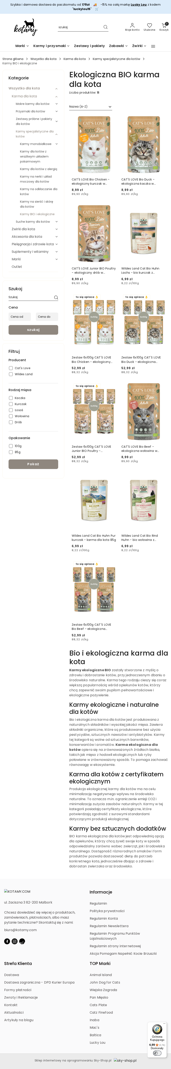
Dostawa (11, 974)
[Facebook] (7, 941)
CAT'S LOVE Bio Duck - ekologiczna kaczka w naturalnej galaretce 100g (140, 181)
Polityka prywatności (107, 911)
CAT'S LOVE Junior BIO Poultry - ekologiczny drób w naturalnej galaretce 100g (94, 270)
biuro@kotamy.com (20, 930)
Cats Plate (98, 1005)
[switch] (157, 1053)
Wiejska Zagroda (103, 990)
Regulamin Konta (104, 918)
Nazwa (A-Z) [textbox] (78, 106)
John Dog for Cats (105, 982)
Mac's (94, 1027)
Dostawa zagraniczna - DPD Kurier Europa (39, 982)
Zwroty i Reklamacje (21, 997)
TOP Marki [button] (100, 963)
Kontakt (11, 1005)
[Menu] (164, 1024)
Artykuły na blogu (18, 1020)
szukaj (33, 329)
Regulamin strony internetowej (115, 946)
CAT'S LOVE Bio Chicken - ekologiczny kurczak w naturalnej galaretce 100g (91, 181)
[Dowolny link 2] (22, 941)
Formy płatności (17, 990)
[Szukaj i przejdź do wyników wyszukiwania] (105, 27)
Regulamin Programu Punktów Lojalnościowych (115, 936)
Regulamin (98, 903)
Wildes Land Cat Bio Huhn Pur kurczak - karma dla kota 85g (94, 538)
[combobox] (90, 106)
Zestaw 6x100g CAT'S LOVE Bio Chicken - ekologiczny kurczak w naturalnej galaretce (91, 359)
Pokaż (33, 464)
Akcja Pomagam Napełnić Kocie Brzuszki (123, 953)
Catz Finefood (101, 1012)
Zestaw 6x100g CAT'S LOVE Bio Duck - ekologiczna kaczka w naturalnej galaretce (141, 359)
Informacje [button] (101, 892)
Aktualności (14, 1012)
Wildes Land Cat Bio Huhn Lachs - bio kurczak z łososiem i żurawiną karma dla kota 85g (141, 270)
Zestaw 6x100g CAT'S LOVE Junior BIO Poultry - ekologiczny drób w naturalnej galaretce (91, 449)
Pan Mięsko (99, 997)
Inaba (94, 1020)
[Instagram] (15, 941)
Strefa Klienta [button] (18, 963)
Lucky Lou (97, 1042)
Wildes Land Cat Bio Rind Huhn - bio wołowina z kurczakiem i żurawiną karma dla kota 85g (143, 538)
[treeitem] (33, 88)
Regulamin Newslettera (109, 926)
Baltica (95, 1035)
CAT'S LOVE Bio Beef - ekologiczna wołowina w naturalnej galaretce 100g (140, 449)
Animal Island (101, 974)
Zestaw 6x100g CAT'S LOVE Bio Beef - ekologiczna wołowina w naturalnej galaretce (91, 627)
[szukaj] (56, 298)
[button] (153, 46)
